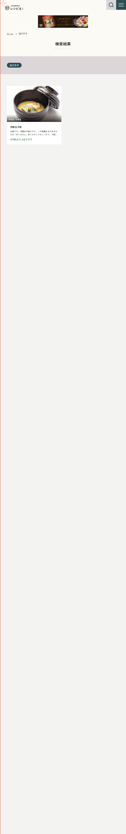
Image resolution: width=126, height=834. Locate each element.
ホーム (10, 33)
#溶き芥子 (27, 139)
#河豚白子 (15, 139)
